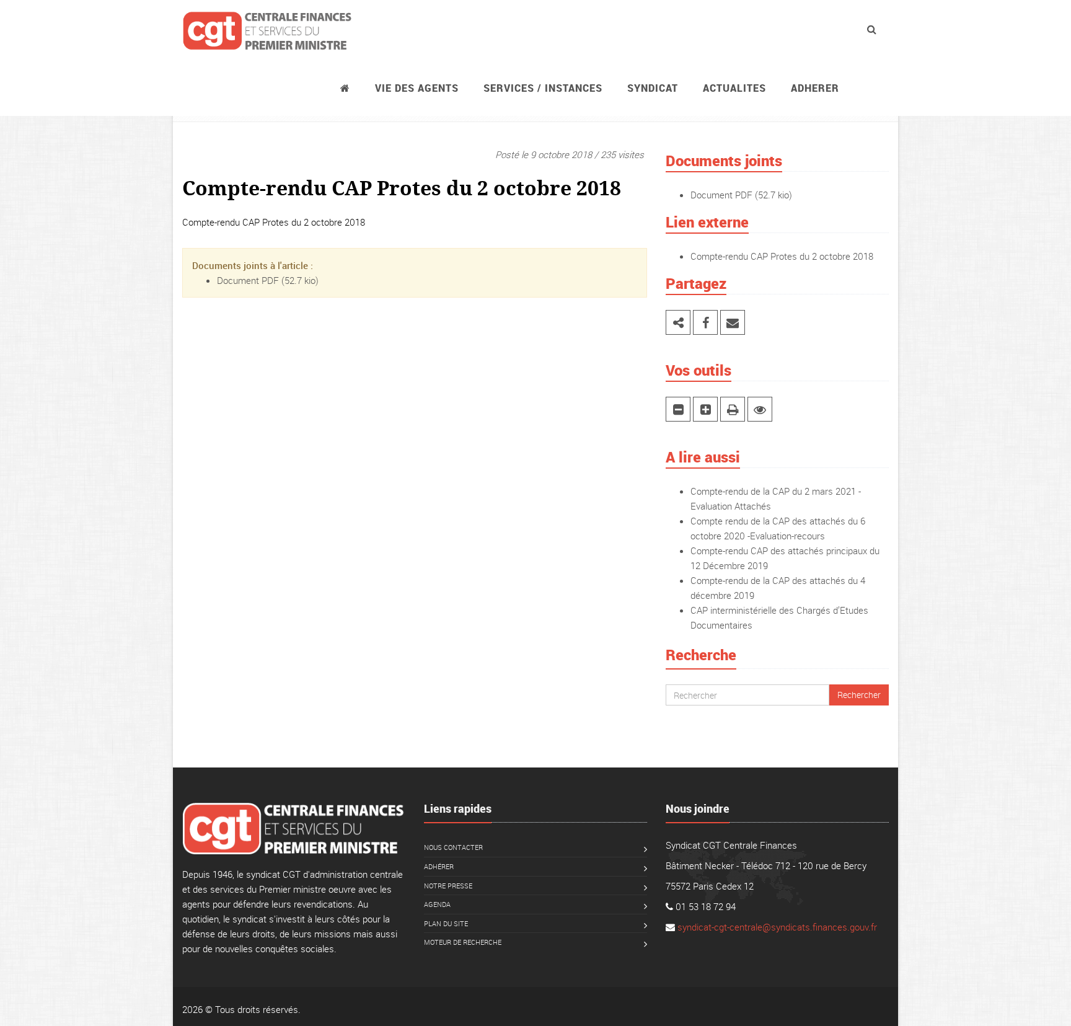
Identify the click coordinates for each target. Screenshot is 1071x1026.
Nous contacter (453, 847)
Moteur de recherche (462, 942)
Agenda (437, 904)
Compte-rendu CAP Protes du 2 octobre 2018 (781, 256)
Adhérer (439, 866)
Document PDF (248, 280)
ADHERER (815, 88)
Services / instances (542, 88)
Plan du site (446, 923)
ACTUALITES (734, 88)
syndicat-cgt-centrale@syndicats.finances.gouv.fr (777, 927)
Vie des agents (417, 88)
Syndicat (652, 88)
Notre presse (448, 885)
